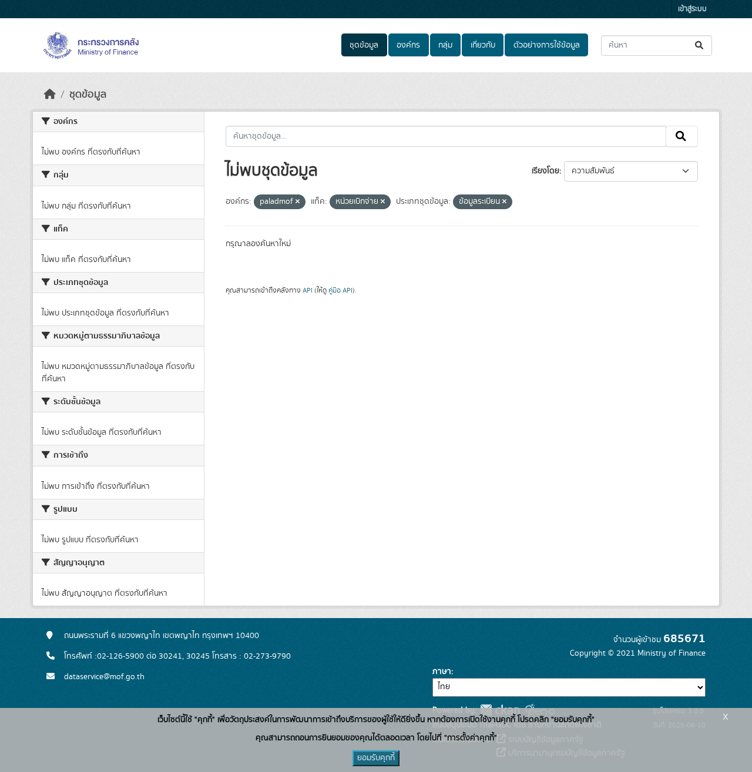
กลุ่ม (445, 45)
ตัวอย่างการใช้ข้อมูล (546, 45)
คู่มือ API (340, 290)
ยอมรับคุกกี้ (376, 758)
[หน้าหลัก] (50, 94)
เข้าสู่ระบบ (692, 9)
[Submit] (700, 45)
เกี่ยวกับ (483, 45)
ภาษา (441, 671)
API (308, 290)
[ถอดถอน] (298, 202)
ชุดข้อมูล (364, 45)
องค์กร (408, 45)
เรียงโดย (545, 171)
